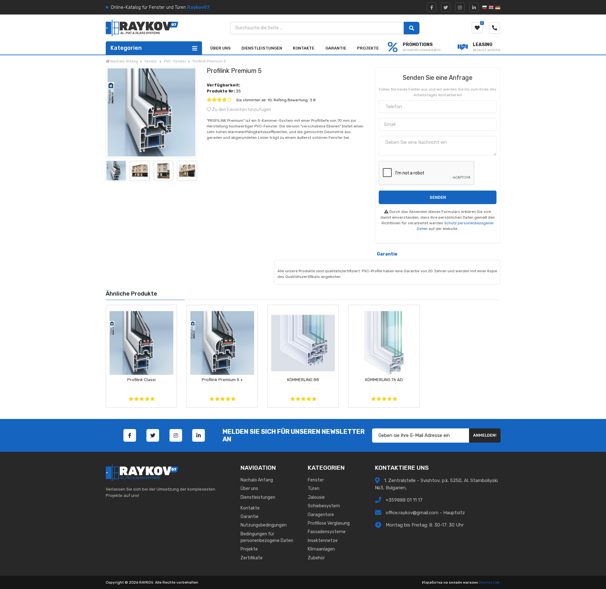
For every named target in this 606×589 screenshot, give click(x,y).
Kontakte (303, 48)
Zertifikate (252, 558)
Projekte (368, 48)
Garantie (335, 48)
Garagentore (321, 514)
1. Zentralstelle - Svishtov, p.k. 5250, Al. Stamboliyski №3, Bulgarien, (436, 484)
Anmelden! (484, 435)
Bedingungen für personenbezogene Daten (267, 537)
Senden (438, 197)
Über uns (220, 48)
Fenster (316, 480)
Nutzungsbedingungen (264, 525)
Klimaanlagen (321, 549)
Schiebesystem (324, 506)
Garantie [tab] (387, 254)
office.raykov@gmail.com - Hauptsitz (425, 512)
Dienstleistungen (261, 48)
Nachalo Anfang (257, 480)
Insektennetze (323, 540)
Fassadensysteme (327, 531)
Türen (313, 488)
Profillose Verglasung (329, 523)
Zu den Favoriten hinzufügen (241, 109)
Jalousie (316, 497)
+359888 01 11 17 (403, 500)
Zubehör (316, 558)
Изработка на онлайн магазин (450, 582)
